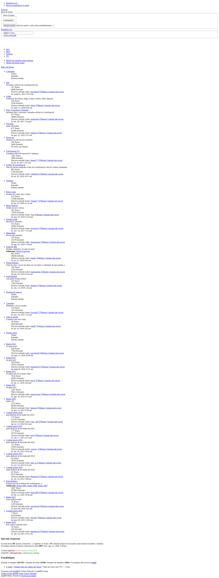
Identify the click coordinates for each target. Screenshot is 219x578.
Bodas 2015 (11, 497)
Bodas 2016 (11, 522)
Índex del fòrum (7, 67)
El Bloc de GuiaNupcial (15, 165)
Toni (32, 215)
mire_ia (33, 463)
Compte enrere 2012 (14, 440)
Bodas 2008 (32, 486)
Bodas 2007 (43, 486)
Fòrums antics (11, 333)
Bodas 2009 (21, 486)
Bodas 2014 (11, 344)
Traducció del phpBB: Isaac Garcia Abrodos (18, 573)
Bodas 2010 (11, 399)
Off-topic (9, 124)
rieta (32, 435)
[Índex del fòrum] (29, 45)
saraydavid (35, 92)
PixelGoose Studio (28, 576)
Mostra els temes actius (15, 63)
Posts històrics (11, 481)
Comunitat (10, 71)
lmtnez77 (34, 160)
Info (7, 83)
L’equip (9, 567)
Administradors (16, 553)
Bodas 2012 (11, 371)
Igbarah (34, 408)
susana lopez (36, 394)
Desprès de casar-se (14, 292)
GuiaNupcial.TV (13, 151)
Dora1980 (35, 493)
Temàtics (9, 181)
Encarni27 (35, 228)
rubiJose (34, 133)
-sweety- (34, 449)
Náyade (34, 518)
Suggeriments (11, 276)
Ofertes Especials (23, 251)
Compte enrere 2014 (14, 467)
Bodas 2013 (11, 358)
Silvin (33, 105)
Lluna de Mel (11, 247)
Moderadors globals (31, 553)
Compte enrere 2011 (14, 426)
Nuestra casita (11, 219)
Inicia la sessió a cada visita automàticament (34, 25)
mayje (33, 380)
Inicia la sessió (12, 5)
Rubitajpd (34, 477)
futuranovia (35, 531)
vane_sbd (34, 422)
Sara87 (33, 258)
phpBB (16, 571)
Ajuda (8, 96)
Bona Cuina (11, 192)
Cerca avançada (10, 35)
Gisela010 (35, 174)
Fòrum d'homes (12, 263)
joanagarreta (35, 242)
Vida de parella (12, 317)
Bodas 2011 (11, 385)
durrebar (34, 285)
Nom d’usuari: (9, 15)
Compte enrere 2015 (14, 511)
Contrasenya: (8, 20)
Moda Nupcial (12, 205)
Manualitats (10, 233)
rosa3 (94, 562)
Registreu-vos (11, 3)
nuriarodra (35, 119)
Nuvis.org (10, 137)
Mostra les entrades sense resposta (19, 60)
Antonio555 (35, 367)
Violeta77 (34, 201)
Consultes (10, 303)
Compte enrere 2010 (14, 412)
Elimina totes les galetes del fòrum (27, 567)
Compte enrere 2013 (14, 454)
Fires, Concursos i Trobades (17, 110)
